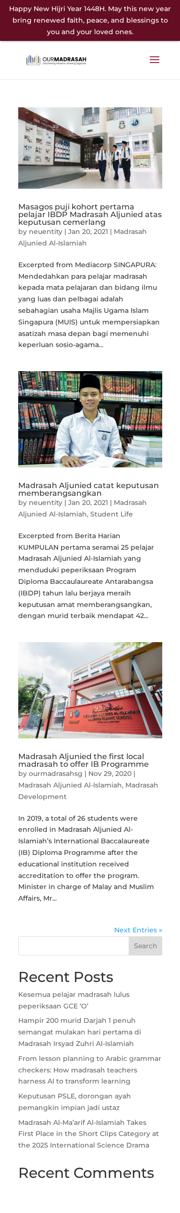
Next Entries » (138, 930)
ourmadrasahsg (56, 773)
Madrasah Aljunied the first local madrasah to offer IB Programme (83, 760)
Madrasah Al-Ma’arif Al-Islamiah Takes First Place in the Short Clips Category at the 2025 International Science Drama (88, 1134)
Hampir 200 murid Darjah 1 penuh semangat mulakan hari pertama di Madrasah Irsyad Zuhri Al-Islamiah (79, 1032)
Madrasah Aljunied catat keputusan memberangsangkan (88, 489)
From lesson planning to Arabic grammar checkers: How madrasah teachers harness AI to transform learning (89, 1070)
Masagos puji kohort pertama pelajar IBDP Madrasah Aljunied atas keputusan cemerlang (90, 214)
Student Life (111, 514)
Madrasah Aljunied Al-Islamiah (70, 785)
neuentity (45, 231)
